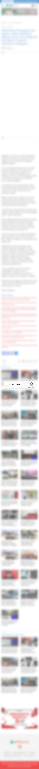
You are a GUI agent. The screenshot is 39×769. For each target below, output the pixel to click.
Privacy (29, 387)
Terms (33, 387)
